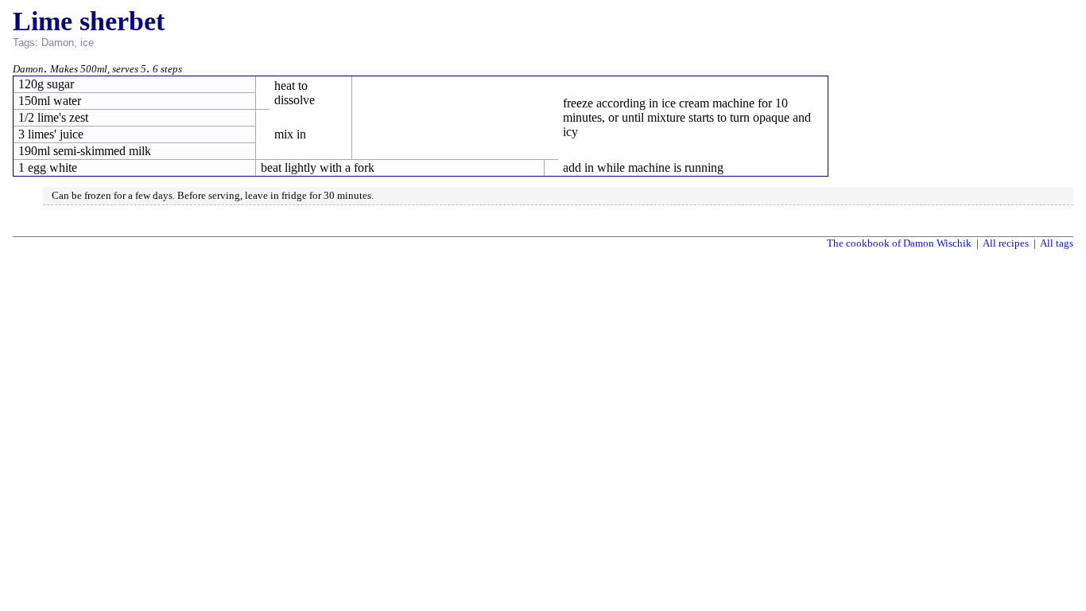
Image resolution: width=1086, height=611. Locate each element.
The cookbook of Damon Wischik (899, 243)
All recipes (1006, 243)
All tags (1056, 243)
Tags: (25, 43)
